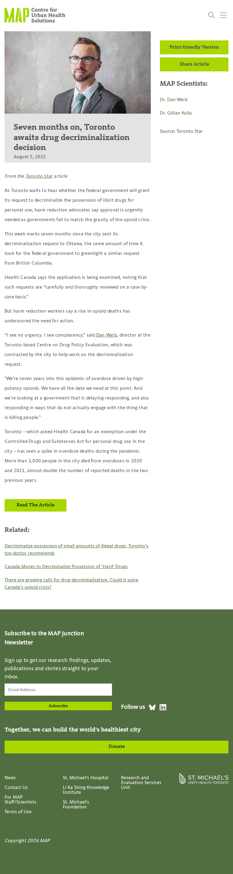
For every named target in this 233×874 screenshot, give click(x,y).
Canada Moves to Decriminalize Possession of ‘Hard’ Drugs (66, 566)
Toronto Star (38, 176)
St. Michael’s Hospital (85, 778)
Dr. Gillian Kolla (176, 113)
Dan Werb (106, 335)
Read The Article (35, 505)
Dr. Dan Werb (173, 100)
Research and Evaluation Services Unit (141, 783)
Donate (117, 746)
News (10, 778)
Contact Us (16, 787)
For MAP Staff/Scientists (20, 800)
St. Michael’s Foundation (76, 805)
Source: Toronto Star (181, 131)
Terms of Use (18, 812)
